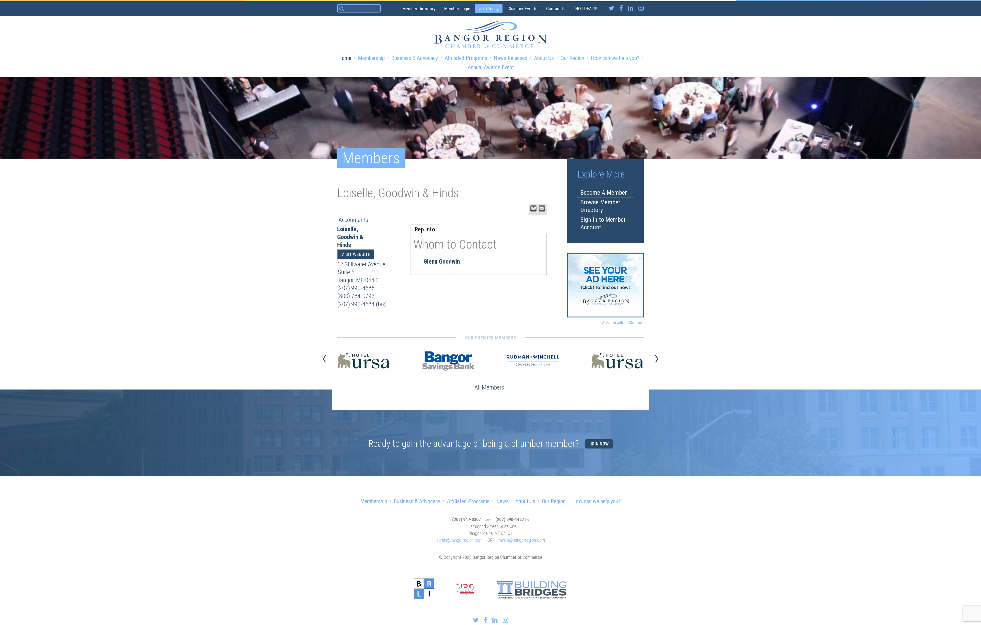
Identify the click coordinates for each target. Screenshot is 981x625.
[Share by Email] (542, 208)
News (502, 501)
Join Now (599, 443)
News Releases (510, 58)
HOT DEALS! (586, 8)
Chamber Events (522, 8)
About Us (544, 58)
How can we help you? (615, 58)
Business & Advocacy (414, 58)
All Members (490, 387)
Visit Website (355, 254)
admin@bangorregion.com (459, 540)
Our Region (572, 58)
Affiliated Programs (466, 58)
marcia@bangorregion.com (521, 540)
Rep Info (425, 229)
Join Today (489, 8)
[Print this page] (533, 208)
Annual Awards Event (491, 67)
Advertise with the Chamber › (623, 323)
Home (344, 58)
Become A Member (603, 192)
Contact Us (556, 8)
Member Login (457, 8)
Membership (371, 58)
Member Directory (419, 8)
